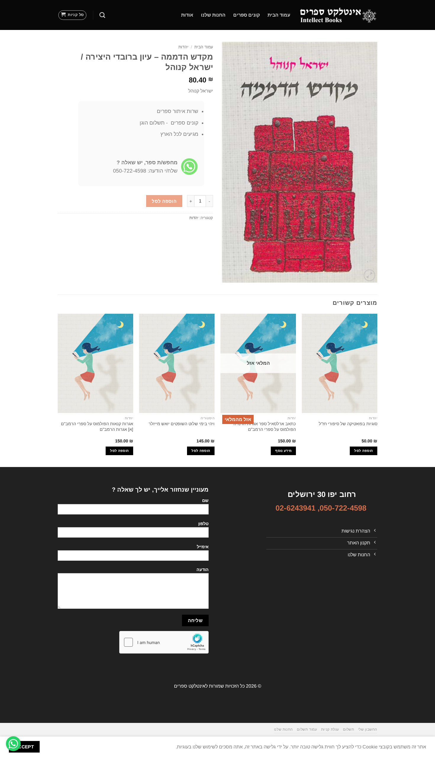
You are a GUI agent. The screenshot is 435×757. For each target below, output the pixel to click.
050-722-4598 (343, 508)
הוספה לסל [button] (363, 450)
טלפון (203, 523)
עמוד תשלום (307, 729)
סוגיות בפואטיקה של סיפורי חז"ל (348, 423)
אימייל (203, 546)
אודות (187, 14)
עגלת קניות (330, 729)
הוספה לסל (164, 201)
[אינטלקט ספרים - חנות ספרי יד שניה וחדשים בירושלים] (338, 15)
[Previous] (377, 389)
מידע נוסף (283, 450)
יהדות (183, 47)
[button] (72, 15)
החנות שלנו (213, 14)
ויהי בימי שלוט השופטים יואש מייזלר (182, 423)
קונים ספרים (246, 14)
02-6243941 (295, 508)
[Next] (58, 389)
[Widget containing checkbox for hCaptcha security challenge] (164, 642)
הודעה (202, 569)
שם (205, 500)
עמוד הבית (279, 14)
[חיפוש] (102, 15)
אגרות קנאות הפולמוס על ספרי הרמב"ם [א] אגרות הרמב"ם (97, 426)
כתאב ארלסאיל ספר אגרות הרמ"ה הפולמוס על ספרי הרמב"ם (264, 426)
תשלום (348, 729)
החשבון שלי (367, 729)
